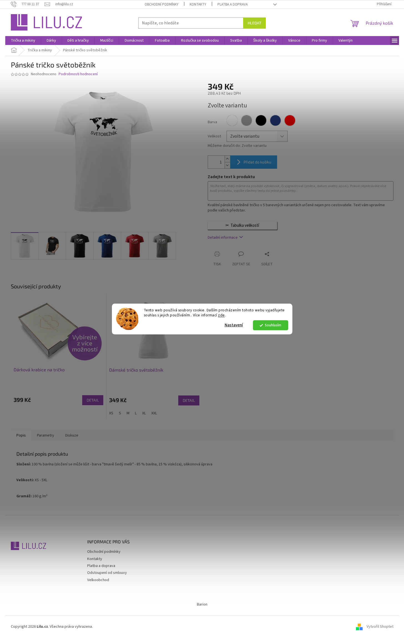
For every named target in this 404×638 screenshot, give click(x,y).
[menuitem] (23, 40)
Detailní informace (223, 237)
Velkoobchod (98, 580)
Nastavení (234, 325)
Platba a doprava (232, 4)
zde (221, 315)
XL (144, 413)
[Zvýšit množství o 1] (227, 159)
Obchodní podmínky (162, 4)
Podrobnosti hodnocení (78, 74)
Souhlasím (273, 325)
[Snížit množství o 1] (227, 165)
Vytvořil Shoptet (380, 626)
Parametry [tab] (45, 435)
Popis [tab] (21, 435)
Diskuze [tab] (71, 435)
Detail (93, 400)
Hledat (254, 23)
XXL (154, 413)
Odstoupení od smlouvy (107, 573)
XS (111, 413)
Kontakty (198, 4)
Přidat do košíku (257, 162)
